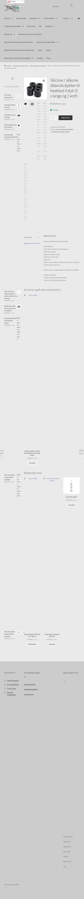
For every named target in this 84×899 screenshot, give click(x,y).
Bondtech (48, 26)
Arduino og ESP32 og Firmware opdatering (19, 50)
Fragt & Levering (13, 680)
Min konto (56, 6)
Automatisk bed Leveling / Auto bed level (18, 42)
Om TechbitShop (13, 684)
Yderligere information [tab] (32, 243)
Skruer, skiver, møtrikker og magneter (17, 58)
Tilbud (39, 50)
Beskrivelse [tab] (28, 237)
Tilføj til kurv (65, 118)
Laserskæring (21, 18)
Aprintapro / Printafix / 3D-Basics (30, 34)
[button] (43, 80)
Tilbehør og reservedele (12, 26)
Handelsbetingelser (31, 689)
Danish (12, 1)
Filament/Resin (49, 18)
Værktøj (40, 58)
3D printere (33, 18)
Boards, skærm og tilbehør (45, 42)
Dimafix (48, 50)
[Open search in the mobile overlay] (71, 5)
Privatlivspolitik (29, 684)
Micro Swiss (31, 26)
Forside (9, 66)
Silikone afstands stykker (61, 132)
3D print (7, 18)
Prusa (48, 58)
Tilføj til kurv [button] (32, 644)
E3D (40, 26)
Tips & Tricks (11, 688)
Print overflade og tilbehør (38, 66)
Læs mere (32, 463)
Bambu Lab (8, 34)
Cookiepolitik (28, 694)
